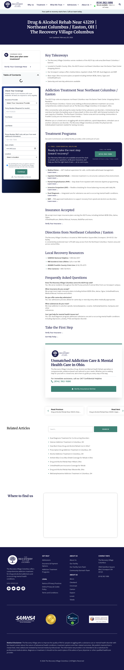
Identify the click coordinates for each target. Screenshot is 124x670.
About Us (85, 5)
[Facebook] (9, 588)
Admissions (72, 5)
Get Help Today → (51, 337)
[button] (38, 75)
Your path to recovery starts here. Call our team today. (62, 12)
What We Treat (56, 5)
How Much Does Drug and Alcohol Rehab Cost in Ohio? (70, 446)
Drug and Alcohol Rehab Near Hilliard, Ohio (66, 462)
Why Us (31, 5)
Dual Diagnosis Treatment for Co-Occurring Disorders (69, 438)
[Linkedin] (23, 588)
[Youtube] (18, 588)
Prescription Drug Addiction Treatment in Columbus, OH (70, 450)
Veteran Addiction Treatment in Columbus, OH (67, 442)
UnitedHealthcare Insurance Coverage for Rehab (67, 466)
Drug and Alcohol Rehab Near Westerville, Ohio (67, 469)
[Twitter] (14, 588)
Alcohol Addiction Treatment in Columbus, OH (67, 454)
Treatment (41, 5)
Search (105, 429)
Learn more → (53, 172)
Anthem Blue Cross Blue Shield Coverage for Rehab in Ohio (71, 458)
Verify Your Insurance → (54, 224)
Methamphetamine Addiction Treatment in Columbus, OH (71, 473)
